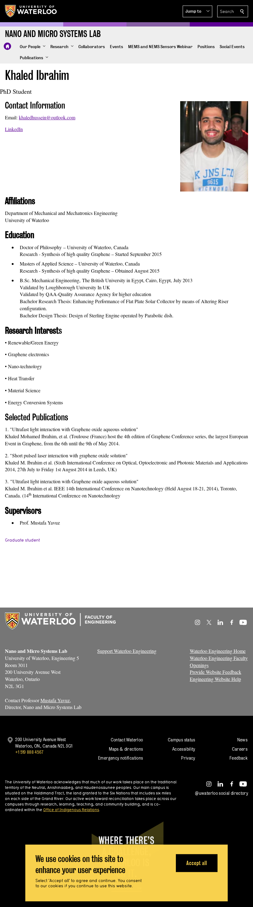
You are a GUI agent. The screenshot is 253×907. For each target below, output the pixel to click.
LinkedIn (14, 129)
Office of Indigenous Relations (71, 809)
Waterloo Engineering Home (218, 651)
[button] (197, 11)
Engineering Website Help (215, 679)
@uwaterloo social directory (221, 793)
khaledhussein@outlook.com (47, 117)
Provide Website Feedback (215, 672)
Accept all (196, 863)
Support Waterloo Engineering (126, 651)
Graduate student (22, 540)
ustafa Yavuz (57, 700)
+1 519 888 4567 (29, 752)
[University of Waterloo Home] (31, 11)
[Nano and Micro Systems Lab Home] (7, 46)
